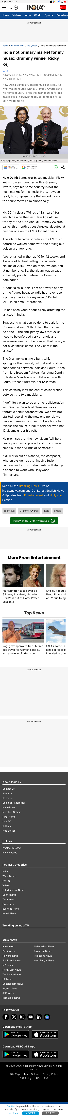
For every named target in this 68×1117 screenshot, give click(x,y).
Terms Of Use (31, 1074)
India (28, 15)
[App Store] (45, 1034)
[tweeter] (14, 1017)
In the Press (8, 807)
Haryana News (10, 955)
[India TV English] (36, 7)
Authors (6, 826)
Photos (6, 880)
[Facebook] (5, 1017)
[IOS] (51, 2)
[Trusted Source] (29, 167)
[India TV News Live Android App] (15, 1034)
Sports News (9, 894)
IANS (5, 71)
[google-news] (47, 1017)
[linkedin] (38, 1017)
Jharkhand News (11, 960)
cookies (13, 1113)
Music (57, 510)
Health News (9, 913)
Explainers (8, 904)
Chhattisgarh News (12, 983)
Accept (30, 1113)
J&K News (8, 993)
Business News (10, 908)
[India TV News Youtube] (65, 2)
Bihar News (8, 946)
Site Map (15, 1074)
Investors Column (11, 812)
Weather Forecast (11, 847)
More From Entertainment (34, 557)
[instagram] (22, 1017)
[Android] (54, 2)
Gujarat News (9, 988)
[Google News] (10, 167)
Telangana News (43, 955)
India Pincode (9, 852)
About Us (7, 793)
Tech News (8, 899)
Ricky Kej (9, 510)
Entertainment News (13, 890)
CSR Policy (26, 1078)
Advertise (7, 798)
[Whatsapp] (56, 167)
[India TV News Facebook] (59, 2)
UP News (7, 979)
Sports (49, 15)
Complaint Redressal (13, 802)
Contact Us (8, 788)
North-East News (11, 969)
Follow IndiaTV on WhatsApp (31, 520)
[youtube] (30, 1017)
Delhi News (8, 951)
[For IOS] (45, 1054)
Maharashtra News (44, 946)
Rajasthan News (42, 951)
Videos (16, 15)
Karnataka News (11, 997)
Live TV (6, 821)
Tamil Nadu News (11, 974)
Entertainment (17, 45)
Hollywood (32, 45)
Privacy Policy (50, 1074)
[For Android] (15, 1054)
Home (5, 15)
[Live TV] (63, 7)
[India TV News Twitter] (62, 2)
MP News (7, 965)
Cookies (11, 1106)
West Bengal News (44, 960)
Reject (50, 1113)
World (37, 15)
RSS (46, 1078)
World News (8, 876)
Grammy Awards (29, 510)
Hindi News (8, 816)
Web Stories (8, 830)
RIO (38, 1078)
